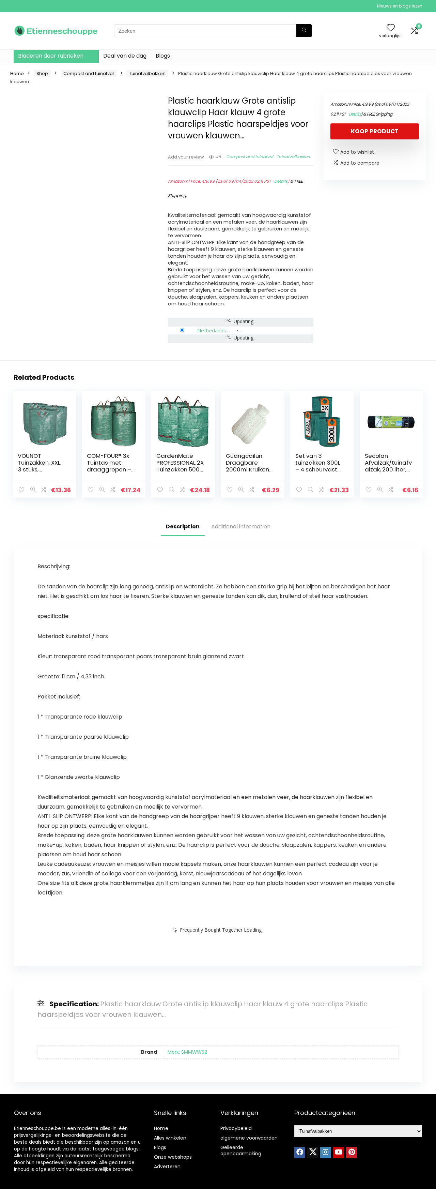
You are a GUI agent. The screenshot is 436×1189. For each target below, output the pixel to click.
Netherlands (211, 330)
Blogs (163, 56)
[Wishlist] (391, 28)
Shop (42, 73)
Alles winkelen (170, 1137)
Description (183, 526)
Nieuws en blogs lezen (399, 6)
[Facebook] (299, 1152)
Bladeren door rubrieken (50, 56)
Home (17, 73)
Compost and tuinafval (88, 73)
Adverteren (167, 1166)
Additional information (240, 526)
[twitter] (312, 1152)
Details (280, 181)
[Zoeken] (304, 30)
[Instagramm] (325, 1152)
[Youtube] (338, 1152)
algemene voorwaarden (249, 1137)
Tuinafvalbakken (147, 73)
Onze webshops (173, 1157)
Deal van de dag (124, 56)
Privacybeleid (236, 1128)
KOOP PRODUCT (375, 131)
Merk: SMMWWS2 (187, 1052)
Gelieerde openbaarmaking (240, 1150)
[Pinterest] (351, 1152)
